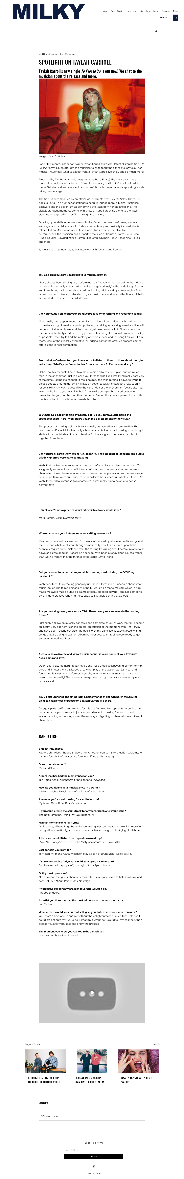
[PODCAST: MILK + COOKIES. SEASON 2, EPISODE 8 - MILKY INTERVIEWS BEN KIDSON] (92, 1061)
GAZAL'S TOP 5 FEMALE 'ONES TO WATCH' (137, 1080)
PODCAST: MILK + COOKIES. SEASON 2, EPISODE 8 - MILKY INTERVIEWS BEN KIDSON (89, 1080)
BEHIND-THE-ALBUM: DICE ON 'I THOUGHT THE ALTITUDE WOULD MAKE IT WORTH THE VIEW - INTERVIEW (44, 1080)
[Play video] (92, 993)
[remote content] (92, 262)
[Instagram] (93, 1166)
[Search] (175, 18)
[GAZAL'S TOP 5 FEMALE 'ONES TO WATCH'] (138, 1061)
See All (156, 1044)
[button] (156, 31)
